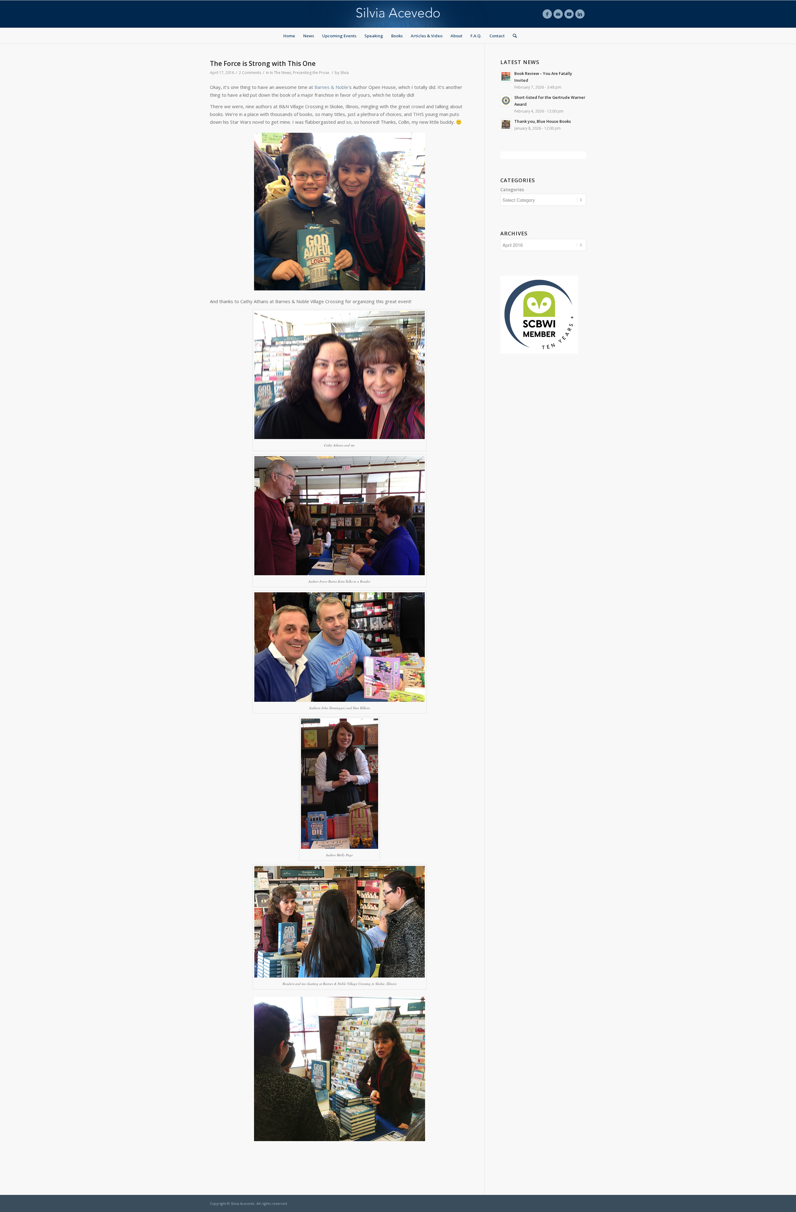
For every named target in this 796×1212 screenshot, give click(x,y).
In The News (280, 72)
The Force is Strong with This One (263, 63)
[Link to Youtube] (569, 14)
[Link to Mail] (558, 14)
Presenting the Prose (311, 72)
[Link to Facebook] (547, 14)
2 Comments (250, 72)
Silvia (344, 72)
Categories (512, 189)
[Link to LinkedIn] (580, 14)
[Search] (513, 36)
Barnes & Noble (331, 87)
